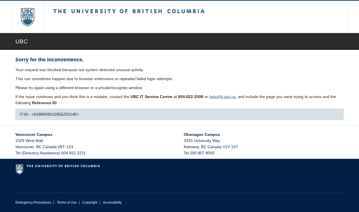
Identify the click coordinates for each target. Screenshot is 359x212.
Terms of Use (67, 202)
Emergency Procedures (33, 202)
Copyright (89, 202)
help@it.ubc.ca (222, 96)
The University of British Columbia (27, 17)
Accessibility (112, 202)
